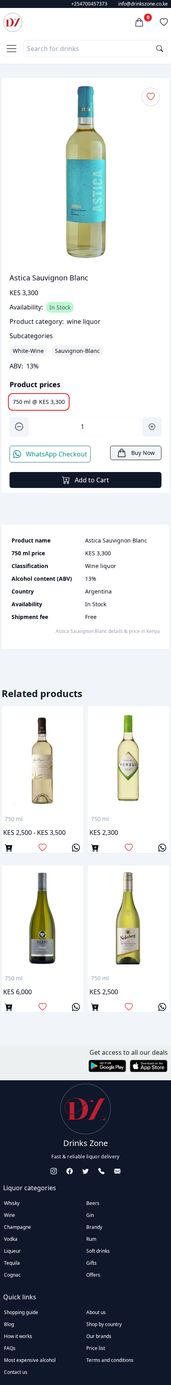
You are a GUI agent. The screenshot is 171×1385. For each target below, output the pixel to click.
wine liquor (84, 321)
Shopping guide (21, 1312)
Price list (95, 1348)
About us (96, 1312)
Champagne (17, 1227)
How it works (18, 1336)
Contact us (15, 1372)
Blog (9, 1324)
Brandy (94, 1227)
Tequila (12, 1263)
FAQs (10, 1348)
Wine (9, 1215)
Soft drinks (98, 1251)
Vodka (10, 1239)
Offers (93, 1274)
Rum (91, 1239)
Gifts (91, 1263)
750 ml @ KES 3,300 (39, 402)
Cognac (12, 1274)
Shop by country (104, 1324)
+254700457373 (89, 3)
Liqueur (12, 1251)
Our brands (98, 1336)
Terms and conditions (110, 1360)
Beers (92, 1203)
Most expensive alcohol (30, 1360)
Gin (90, 1215)
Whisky (11, 1203)
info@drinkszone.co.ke (143, 3)
